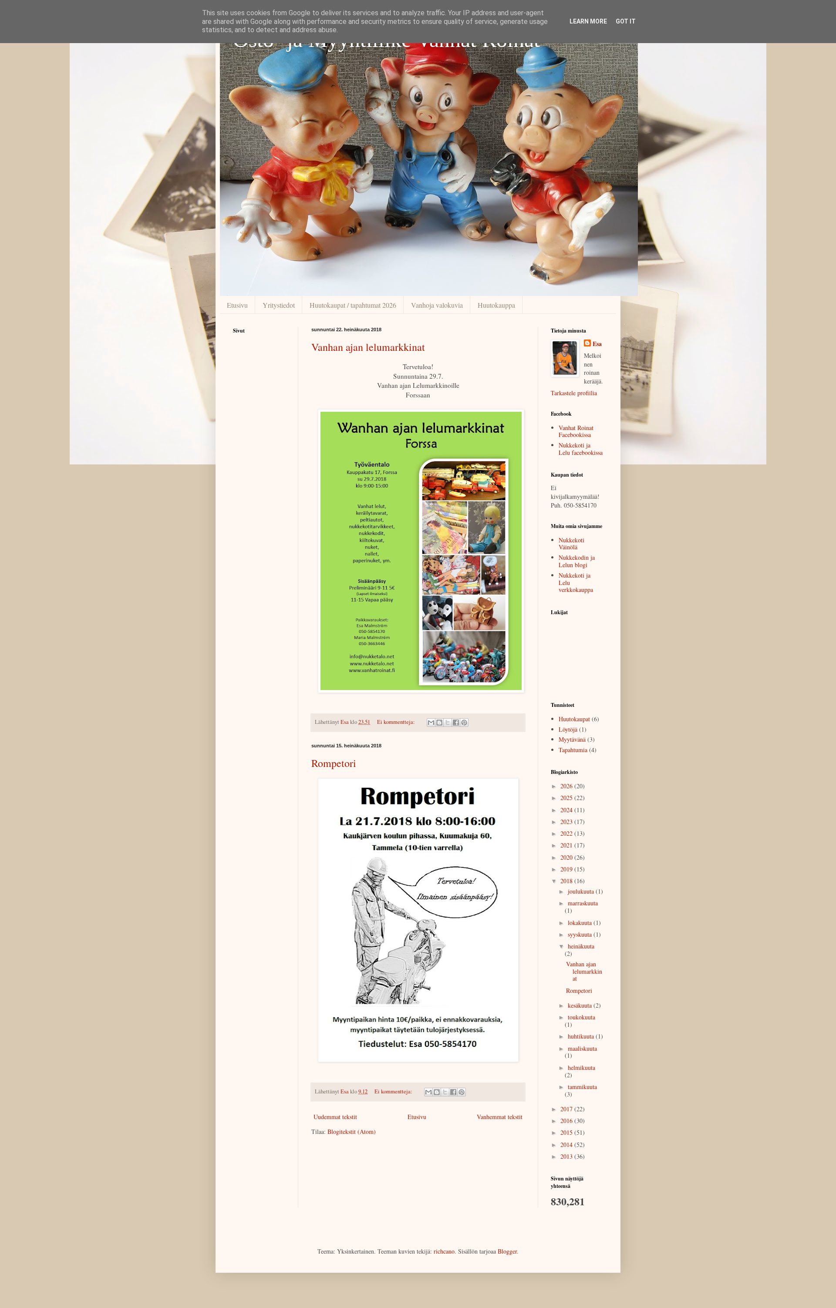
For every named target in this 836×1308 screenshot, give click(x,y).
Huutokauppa (496, 304)
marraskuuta (583, 903)
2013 (567, 1156)
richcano (444, 1251)
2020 (567, 857)
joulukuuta (582, 891)
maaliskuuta (582, 1048)
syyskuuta (580, 934)
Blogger (507, 1251)
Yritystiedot (279, 304)
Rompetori (333, 763)
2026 (567, 786)
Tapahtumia (573, 750)
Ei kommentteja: (396, 722)
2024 (567, 810)
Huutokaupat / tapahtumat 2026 (353, 304)
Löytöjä (568, 729)
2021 (567, 845)
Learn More (588, 21)
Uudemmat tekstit (335, 1117)
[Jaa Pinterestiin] (464, 722)
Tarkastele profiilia (574, 393)
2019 (567, 869)
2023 (567, 821)
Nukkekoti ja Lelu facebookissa (581, 449)
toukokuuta (581, 1017)
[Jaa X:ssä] (447, 722)
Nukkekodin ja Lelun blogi (577, 561)
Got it (626, 21)
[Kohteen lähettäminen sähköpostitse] (431, 722)
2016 (567, 1120)
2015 (567, 1132)
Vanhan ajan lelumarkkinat (368, 347)
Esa (597, 344)
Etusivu (237, 304)
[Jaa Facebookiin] (456, 722)
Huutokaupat (574, 719)
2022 (567, 833)
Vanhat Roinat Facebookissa (576, 431)
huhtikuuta (582, 1036)
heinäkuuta (581, 946)
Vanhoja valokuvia (437, 304)
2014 (567, 1144)
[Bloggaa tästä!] (439, 722)
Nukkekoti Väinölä (571, 543)
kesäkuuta (580, 1005)
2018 (567, 881)
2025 (567, 798)
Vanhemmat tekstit (499, 1117)
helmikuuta (581, 1067)
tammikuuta (582, 1087)
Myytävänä (572, 739)
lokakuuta (580, 922)
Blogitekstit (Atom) (351, 1131)
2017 (567, 1109)
